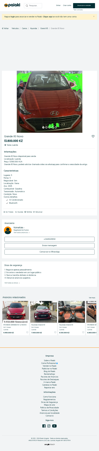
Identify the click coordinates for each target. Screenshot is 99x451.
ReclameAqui (49, 374)
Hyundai (33, 29)
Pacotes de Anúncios (49, 377)
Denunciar (38, 212)
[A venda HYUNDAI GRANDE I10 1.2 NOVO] (16, 311)
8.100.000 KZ (64, 333)
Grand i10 (44, 29)
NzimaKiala (18, 228)
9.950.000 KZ (8, 333)
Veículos (15, 29)
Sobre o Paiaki (49, 361)
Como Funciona (49, 397)
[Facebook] (44, 426)
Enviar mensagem (49, 246)
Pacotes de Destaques (49, 380)
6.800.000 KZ (92, 333)
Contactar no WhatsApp (50, 252)
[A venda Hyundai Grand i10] (44, 311)
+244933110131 (49, 239)
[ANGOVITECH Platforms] (49, 444)
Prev (5, 102)
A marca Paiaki (50, 382)
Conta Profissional (48, 363)
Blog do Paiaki (49, 371)
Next (94, 102)
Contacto (49, 416)
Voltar (6, 29)
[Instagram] (49, 426)
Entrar (58, 5)
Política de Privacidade (49, 408)
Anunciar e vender (84, 5)
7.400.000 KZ (36, 333)
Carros (24, 29)
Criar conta (67, 5)
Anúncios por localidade (49, 413)
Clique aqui (47, 17)
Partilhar (29, 212)
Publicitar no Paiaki (49, 369)
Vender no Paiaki (49, 366)
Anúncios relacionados (14, 297)
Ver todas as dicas (11, 283)
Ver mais (92, 298)
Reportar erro (49, 388)
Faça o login (10, 17)
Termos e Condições (49, 410)
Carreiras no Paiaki (49, 385)
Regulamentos (49, 400)
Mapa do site (49, 405)
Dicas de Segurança (49, 402)
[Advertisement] (50, 51)
